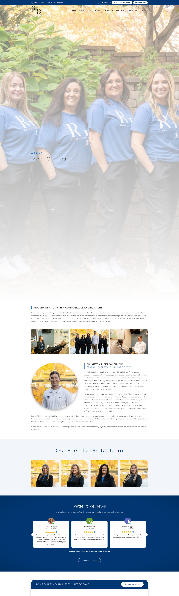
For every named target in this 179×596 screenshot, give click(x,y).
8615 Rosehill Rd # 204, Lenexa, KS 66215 (48, 2)
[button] (145, 534)
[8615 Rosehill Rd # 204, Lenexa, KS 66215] (32, 3)
